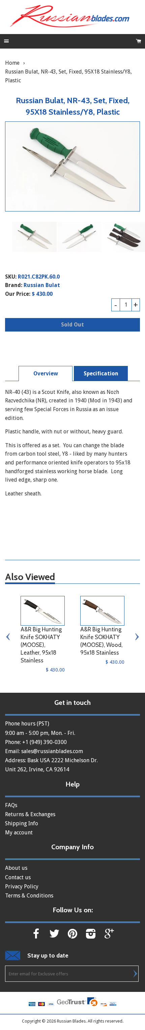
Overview (45, 373)
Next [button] (136, 636)
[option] (34, 237)
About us (16, 868)
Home (12, 63)
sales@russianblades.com (52, 751)
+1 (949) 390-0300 (44, 742)
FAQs (11, 805)
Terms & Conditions (29, 895)
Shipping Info (21, 823)
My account (19, 832)
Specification (101, 373)
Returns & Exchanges (30, 814)
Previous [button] (8, 636)
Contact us (18, 877)
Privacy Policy (21, 886)
